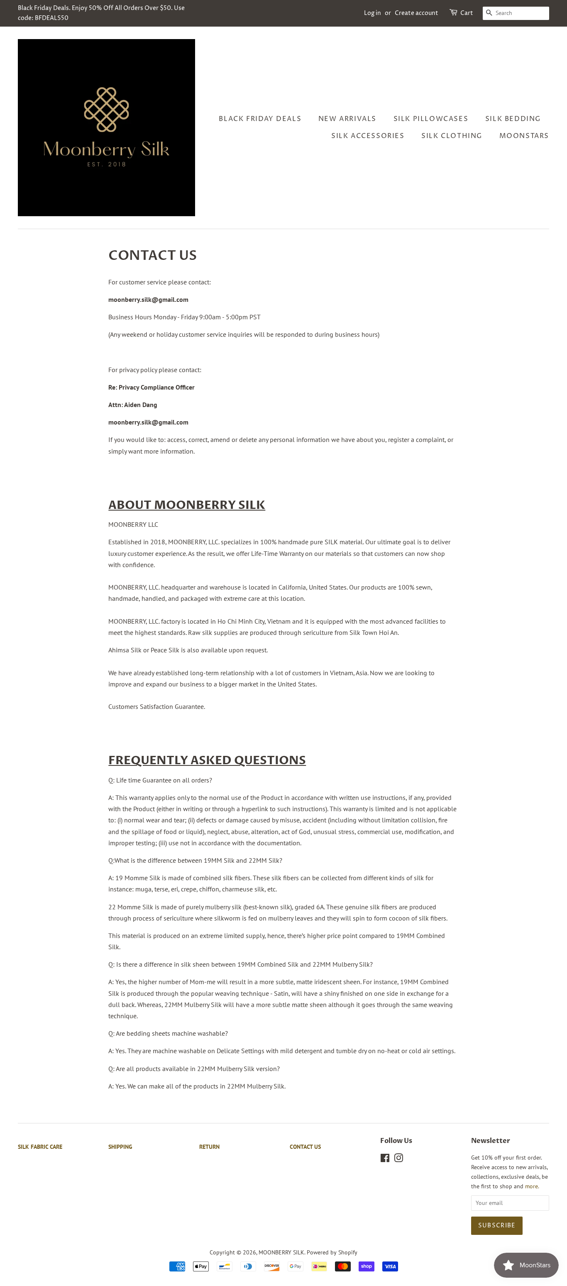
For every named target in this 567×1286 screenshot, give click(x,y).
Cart (466, 13)
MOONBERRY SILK (281, 1252)
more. (532, 1186)
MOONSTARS (524, 136)
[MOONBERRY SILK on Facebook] (385, 1159)
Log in (372, 13)
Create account (416, 13)
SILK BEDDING (513, 118)
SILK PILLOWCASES (431, 118)
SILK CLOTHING (451, 136)
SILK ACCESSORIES (368, 136)
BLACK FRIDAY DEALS (260, 118)
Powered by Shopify (332, 1252)
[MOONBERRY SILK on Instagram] (398, 1159)
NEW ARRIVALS (347, 118)
